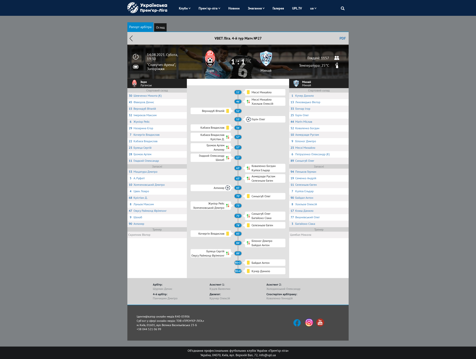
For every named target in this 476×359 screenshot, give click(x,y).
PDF (343, 38)
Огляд (160, 27)
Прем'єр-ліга (208, 8)
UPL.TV (297, 8)
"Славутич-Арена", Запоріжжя (161, 67)
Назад (131, 38)
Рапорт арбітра (140, 27)
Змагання (255, 8)
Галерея (278, 8)
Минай (265, 70)
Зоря (210, 70)
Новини (234, 8)
